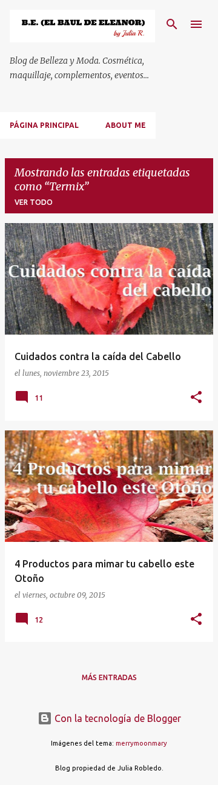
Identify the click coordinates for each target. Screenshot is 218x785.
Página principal (44, 125)
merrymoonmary (141, 743)
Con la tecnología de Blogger (116, 718)
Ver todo (34, 202)
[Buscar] (172, 24)
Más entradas (109, 677)
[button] (196, 398)
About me (125, 125)
